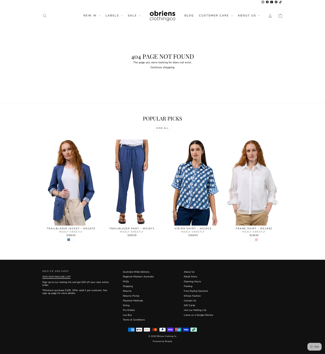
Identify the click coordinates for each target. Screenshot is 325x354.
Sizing (126, 305)
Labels (113, 15)
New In (90, 15)
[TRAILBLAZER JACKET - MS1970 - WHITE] (73, 239)
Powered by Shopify (162, 341)
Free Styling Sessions (196, 291)
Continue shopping (162, 67)
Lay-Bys (127, 315)
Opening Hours (192, 281)
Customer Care (214, 15)
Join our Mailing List (195, 310)
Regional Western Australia (138, 276)
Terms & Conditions (134, 319)
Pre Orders (129, 310)
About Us (247, 15)
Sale (133, 15)
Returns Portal (131, 295)
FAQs (126, 281)
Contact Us (190, 300)
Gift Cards (189, 305)
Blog (189, 15)
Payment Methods (133, 300)
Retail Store (190, 276)
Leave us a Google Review (198, 315)
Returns (127, 291)
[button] (280, 15)
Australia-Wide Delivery (136, 271)
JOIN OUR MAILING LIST (56, 276)
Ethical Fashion (192, 295)
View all (162, 128)
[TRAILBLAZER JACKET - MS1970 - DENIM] (68, 239)
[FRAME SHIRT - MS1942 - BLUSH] (256, 239)
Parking (188, 286)
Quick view (71, 222)
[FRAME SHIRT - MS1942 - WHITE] (251, 239)
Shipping (128, 286)
